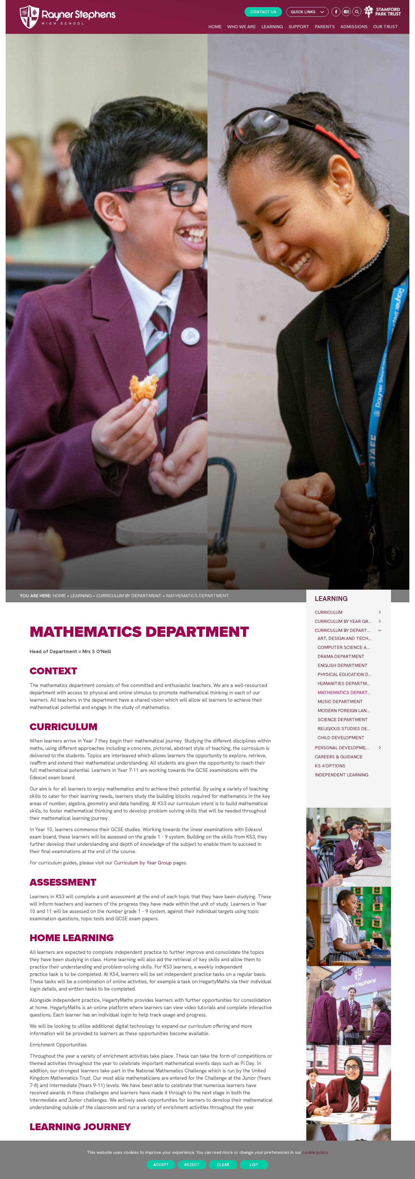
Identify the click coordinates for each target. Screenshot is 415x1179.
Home (59, 596)
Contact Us (263, 11)
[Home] (67, 17)
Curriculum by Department (128, 596)
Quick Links (303, 12)
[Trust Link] (382, 12)
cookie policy (315, 1152)
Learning (81, 596)
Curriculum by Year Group (143, 863)
